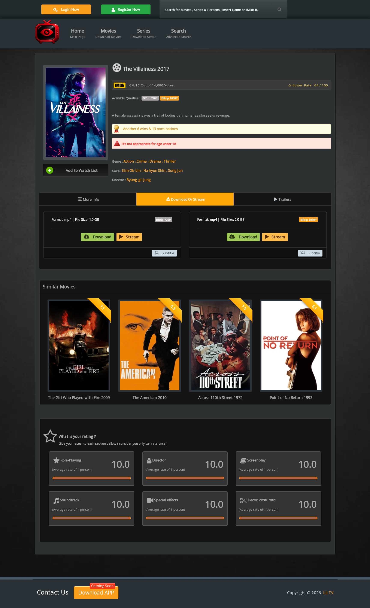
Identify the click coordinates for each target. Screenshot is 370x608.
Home (77, 33)
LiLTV (328, 592)
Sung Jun (175, 170)
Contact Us (52, 592)
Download (101, 236)
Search (178, 33)
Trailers (284, 199)
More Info (90, 199)
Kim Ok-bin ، (132, 170)
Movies (108, 33)
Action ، (130, 161)
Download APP (96, 592)
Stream (132, 236)
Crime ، (143, 161)
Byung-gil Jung (139, 179)
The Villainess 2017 (146, 68)
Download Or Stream (187, 199)
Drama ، (156, 161)
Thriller (170, 161)
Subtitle (168, 253)
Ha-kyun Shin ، (155, 170)
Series (143, 33)
